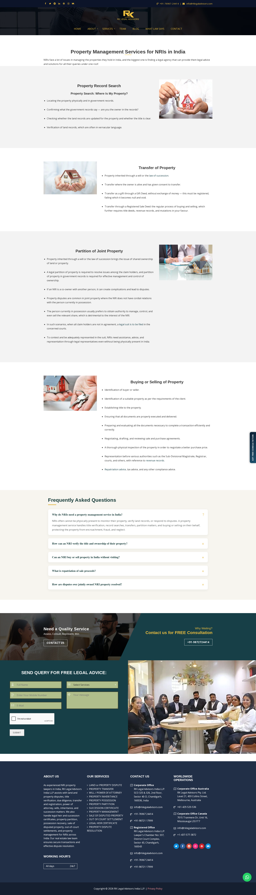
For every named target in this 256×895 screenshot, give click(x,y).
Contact (176, 28)
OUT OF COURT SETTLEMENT (106, 819)
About (92, 28)
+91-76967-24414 (169, 3)
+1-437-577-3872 (186, 834)
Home (77, 28)
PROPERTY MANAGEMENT (104, 811)
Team (122, 28)
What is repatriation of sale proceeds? (74, 571)
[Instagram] (68, 3)
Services (107, 28)
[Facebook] (45, 3)
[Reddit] (55, 3)
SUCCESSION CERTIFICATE (104, 808)
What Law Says (154, 28)
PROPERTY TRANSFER (101, 789)
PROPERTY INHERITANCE (103, 796)
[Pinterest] (64, 3)
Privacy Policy (155, 888)
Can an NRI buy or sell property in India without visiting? (86, 557)
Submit (17, 732)
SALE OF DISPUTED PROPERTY (106, 815)
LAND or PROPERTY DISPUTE (105, 785)
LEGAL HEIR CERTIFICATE (103, 823)
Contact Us (55, 643)
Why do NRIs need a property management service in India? (87, 514)
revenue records (155, 460)
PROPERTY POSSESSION (102, 800)
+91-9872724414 (198, 642)
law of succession (158, 175)
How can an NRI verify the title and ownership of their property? (89, 543)
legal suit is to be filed (131, 324)
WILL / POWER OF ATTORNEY (105, 792)
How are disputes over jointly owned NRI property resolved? (87, 584)
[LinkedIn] (59, 3)
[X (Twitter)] (50, 3)
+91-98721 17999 (143, 820)
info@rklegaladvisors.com (199, 3)
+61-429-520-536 (186, 807)
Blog (136, 28)
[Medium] (73, 3)
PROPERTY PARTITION (102, 804)
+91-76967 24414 (143, 814)
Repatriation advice (115, 469)
